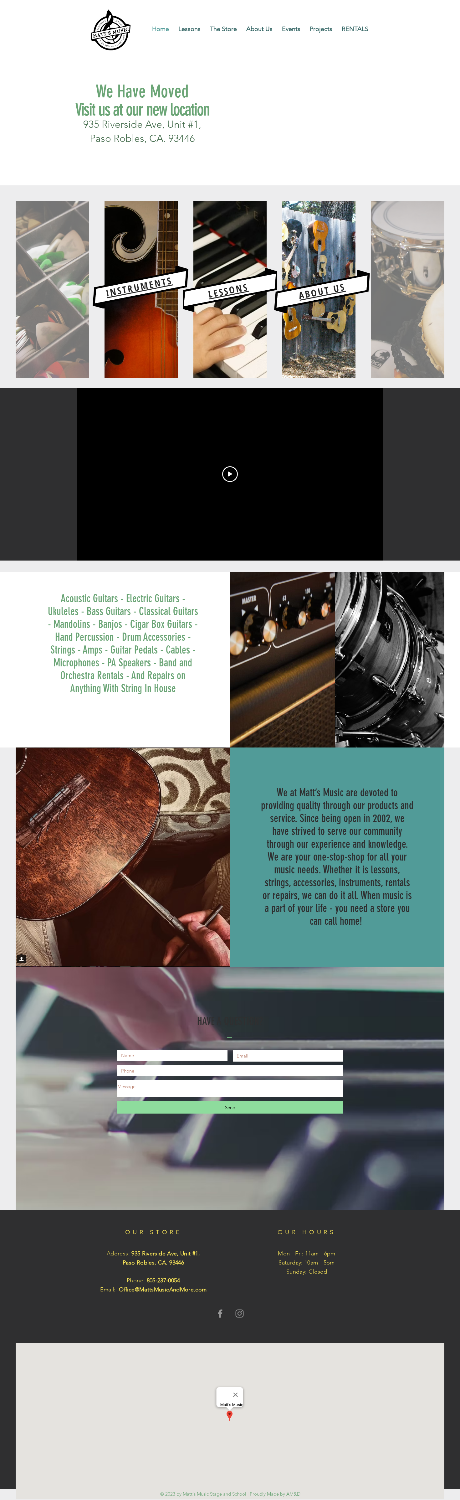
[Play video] (230, 474)
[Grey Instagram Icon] (239, 1313)
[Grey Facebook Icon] (220, 1313)
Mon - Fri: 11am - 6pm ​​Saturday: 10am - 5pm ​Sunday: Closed (306, 1262)
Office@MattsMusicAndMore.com (163, 1289)
